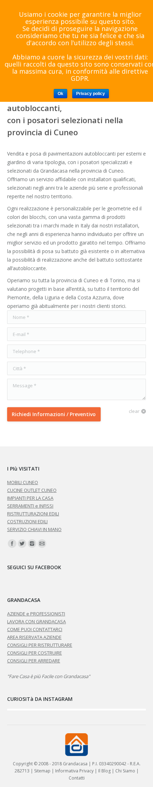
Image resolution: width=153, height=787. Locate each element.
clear (134, 411)
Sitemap (42, 771)
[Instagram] (32, 543)
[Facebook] (12, 543)
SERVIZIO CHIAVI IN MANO (34, 529)
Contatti (77, 778)
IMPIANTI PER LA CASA (30, 498)
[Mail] (42, 543)
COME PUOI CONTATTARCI (34, 629)
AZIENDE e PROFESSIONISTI (36, 613)
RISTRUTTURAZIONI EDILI (33, 513)
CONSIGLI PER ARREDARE (33, 660)
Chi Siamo (125, 771)
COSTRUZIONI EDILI (27, 521)
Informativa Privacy (74, 771)
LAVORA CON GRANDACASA (36, 621)
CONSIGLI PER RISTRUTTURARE (39, 645)
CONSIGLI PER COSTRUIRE (34, 653)
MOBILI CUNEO (22, 482)
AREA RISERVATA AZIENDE (34, 637)
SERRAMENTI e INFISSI (30, 506)
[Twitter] (22, 543)
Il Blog (104, 771)
